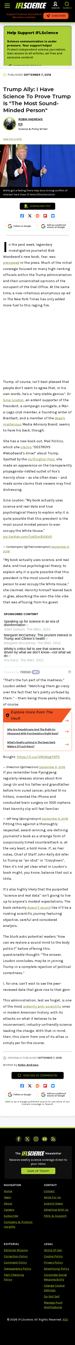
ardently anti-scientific (42, 1006)
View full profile (12, 139)
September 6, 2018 (52, 767)
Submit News (53, 1203)
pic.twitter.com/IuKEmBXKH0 (27, 537)
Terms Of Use (53, 1250)
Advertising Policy (56, 1268)
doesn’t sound (39, 907)
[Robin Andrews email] (20, 124)
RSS (65, 1319)
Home (8, 1191)
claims (26, 447)
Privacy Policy (53, 1262)
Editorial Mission (16, 1250)
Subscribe (11, 1216)
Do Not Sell (52, 1296)
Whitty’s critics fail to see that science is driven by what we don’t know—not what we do (37, 652)
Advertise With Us (56, 1209)
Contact (49, 1191)
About (8, 1203)
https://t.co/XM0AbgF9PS (38, 757)
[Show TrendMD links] (69, 671)
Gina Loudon (13, 400)
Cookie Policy (53, 1256)
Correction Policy (16, 1256)
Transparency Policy (17, 1268)
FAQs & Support (55, 1216)
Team (7, 1197)
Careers (9, 1209)
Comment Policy (15, 1262)
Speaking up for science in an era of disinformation (31, 623)
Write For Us (52, 1197)
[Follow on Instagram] (36, 1139)
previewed (11, 263)
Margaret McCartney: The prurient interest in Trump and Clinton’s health (38, 637)
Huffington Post (41, 459)
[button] (67, 4)
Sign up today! (38, 1171)
